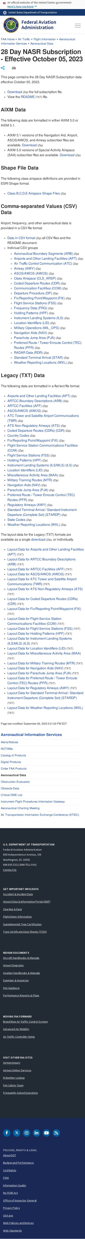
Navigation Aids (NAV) (30, 333)
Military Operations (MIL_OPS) (36, 328)
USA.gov (8, 1215)
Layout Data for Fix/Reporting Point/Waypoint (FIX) (44, 609)
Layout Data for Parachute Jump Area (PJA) (39, 673)
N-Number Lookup (14, 1078)
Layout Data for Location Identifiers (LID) (36, 648)
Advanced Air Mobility (16, 1029)
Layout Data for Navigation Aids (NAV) (35, 668)
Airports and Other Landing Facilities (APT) (45, 258)
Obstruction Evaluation (15, 781)
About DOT (9, 1155)
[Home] (29, 25)
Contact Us (10, 870)
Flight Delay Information (17, 916)
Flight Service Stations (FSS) (35, 303)
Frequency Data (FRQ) (30, 308)
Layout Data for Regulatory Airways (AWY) (38, 688)
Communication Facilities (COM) (37, 288)
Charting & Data (12, 909)
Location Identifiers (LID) (31, 323)
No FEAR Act (10, 1193)
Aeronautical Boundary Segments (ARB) (43, 253)
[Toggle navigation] (78, 25)
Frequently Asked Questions (20, 1093)
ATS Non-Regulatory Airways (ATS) (33, 425)
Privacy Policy (11, 1208)
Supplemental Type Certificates (22, 924)
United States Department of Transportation (32, 12)
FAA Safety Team (13, 1085)
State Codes (16, 519)
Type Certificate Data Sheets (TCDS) (25, 932)
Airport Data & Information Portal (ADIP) (26, 901)
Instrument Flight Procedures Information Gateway (33, 801)
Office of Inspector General (20, 1200)
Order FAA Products (14, 768)
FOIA (6, 1178)
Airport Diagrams (13, 965)
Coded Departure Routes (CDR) (37, 283)
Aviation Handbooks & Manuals (21, 973)
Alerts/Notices (9, 742)
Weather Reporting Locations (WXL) (40, 362)
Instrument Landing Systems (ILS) (38, 318)
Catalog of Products (13, 755)
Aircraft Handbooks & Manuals (21, 958)
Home (7, 39)
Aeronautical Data (41, 43)
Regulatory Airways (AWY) (26, 505)
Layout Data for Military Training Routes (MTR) (41, 663)
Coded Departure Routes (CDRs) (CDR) (36, 430)
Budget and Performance (18, 1163)
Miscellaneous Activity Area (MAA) (32, 475)
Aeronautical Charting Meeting (20, 808)
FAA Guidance (11, 988)
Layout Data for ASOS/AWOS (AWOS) (35, 574)
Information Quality (14, 1185)
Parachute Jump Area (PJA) (34, 338)
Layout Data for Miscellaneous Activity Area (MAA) (44, 653)
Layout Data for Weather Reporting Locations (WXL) (45, 708)
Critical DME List (11, 795)
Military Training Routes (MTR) (29, 480)
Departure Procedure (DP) (33, 293)
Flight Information (45, 39)
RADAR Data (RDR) (28, 352)
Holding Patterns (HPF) (31, 313)
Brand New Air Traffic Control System (25, 1021)
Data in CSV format (21, 238)
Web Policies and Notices (18, 1223)
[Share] (3, 68)
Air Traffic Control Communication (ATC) (43, 263)
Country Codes (18, 435)
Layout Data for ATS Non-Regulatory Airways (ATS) (45, 589)
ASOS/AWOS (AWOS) (31, 273)
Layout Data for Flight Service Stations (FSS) (40, 628)
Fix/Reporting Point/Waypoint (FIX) (39, 298)
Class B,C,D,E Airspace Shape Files (33, 193)
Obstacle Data (10, 788)
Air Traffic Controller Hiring (19, 1037)
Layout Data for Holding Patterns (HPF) (35, 633)
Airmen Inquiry (11, 1063)
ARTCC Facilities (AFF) (24, 406)
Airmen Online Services (17, 1070)
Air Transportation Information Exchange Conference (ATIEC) (40, 814)
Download (14, 92)
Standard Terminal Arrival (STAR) (38, 357)
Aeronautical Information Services (31, 735)
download (38, 539)
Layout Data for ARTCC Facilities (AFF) (36, 569)
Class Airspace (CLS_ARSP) (35, 278)
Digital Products (11, 762)
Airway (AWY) (24, 268)
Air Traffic (24, 39)
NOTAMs (7, 748)
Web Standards (12, 1230)
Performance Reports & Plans (21, 995)
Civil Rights (9, 1170)
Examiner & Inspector (16, 980)
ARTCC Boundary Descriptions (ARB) (34, 401)
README (28, 97)
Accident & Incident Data (18, 894)
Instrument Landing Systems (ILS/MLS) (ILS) (39, 465)
